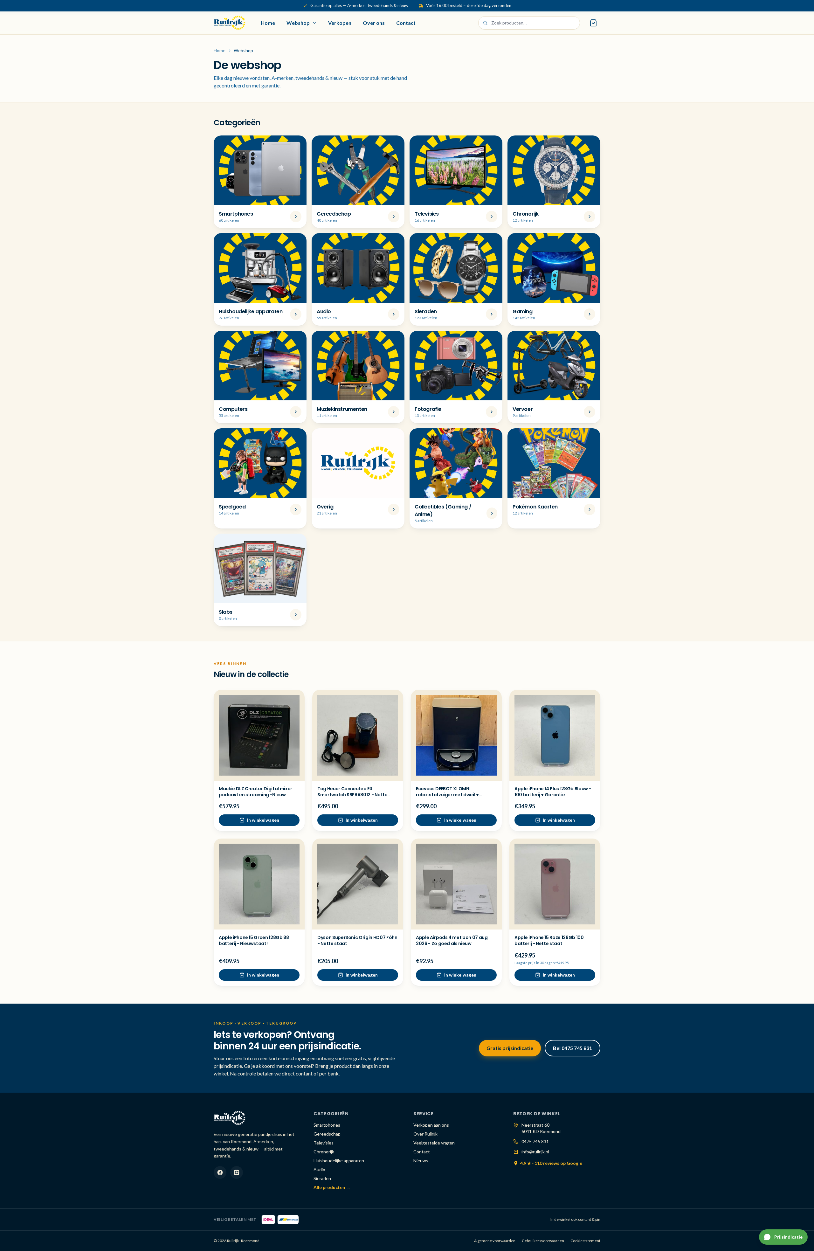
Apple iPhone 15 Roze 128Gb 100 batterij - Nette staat (549, 940)
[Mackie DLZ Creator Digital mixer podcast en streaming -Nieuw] (259, 735)
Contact (406, 23)
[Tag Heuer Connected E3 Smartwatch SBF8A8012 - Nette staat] (357, 735)
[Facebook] (220, 1172)
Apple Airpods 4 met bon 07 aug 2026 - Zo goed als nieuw (452, 940)
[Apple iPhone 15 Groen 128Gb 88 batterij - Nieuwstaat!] (259, 884)
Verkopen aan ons (431, 1125)
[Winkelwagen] (593, 23)
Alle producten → (332, 1187)
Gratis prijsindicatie (509, 1048)
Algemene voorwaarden (494, 1240)
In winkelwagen (263, 820)
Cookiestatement (585, 1240)
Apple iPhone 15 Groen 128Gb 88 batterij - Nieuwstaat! (254, 940)
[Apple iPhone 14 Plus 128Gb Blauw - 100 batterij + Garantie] (554, 735)
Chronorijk (324, 1151)
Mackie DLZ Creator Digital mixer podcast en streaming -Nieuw (255, 791)
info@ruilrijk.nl (535, 1151)
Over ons (374, 23)
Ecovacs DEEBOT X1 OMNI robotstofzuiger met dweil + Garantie (447, 794)
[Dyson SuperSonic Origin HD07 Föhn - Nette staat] (357, 884)
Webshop (298, 23)
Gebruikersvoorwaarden (543, 1240)
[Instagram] (236, 1172)
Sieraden (322, 1178)
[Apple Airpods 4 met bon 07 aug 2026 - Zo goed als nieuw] (456, 884)
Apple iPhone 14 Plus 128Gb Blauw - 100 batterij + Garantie (552, 791)
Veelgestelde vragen (434, 1142)
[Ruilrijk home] (229, 23)
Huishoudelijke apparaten (339, 1160)
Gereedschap (327, 1134)
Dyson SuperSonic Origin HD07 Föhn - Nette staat (357, 940)
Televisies (324, 1142)
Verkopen (339, 23)
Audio (319, 1169)
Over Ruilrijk (425, 1134)
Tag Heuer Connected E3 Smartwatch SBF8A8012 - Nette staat (352, 794)
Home (268, 23)
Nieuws (420, 1160)
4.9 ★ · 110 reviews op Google (551, 1163)
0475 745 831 (535, 1141)
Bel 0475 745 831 (572, 1048)
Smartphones (327, 1125)
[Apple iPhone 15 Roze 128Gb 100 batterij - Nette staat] (554, 884)
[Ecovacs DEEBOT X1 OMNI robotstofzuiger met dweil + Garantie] (456, 735)
